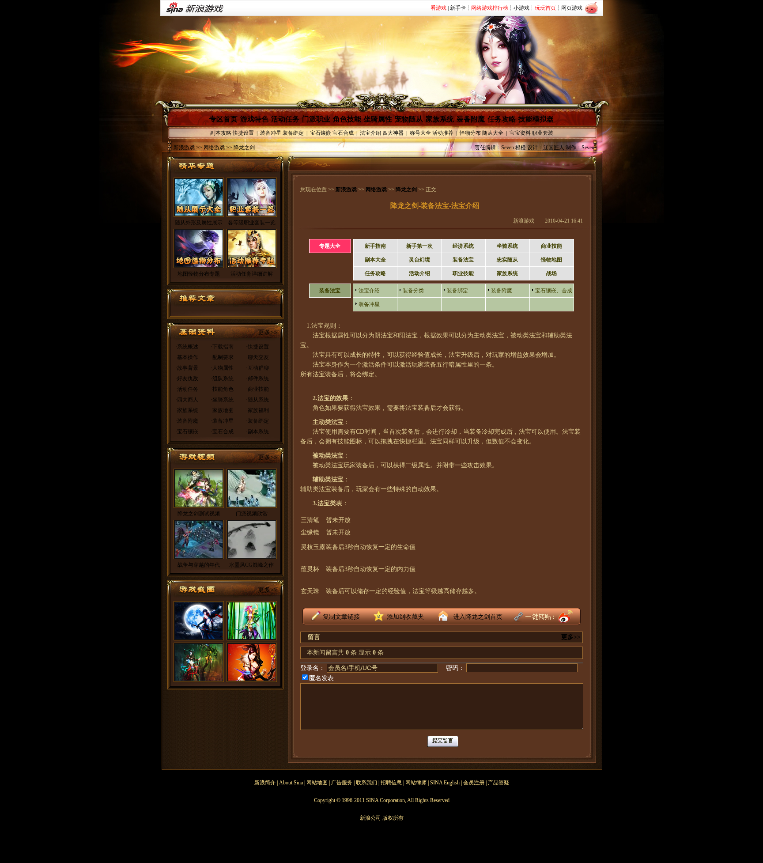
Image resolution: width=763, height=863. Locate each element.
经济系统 (463, 246)
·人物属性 (222, 368)
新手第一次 (419, 246)
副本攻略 (220, 133)
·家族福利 (257, 410)
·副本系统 (257, 431)
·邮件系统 (257, 378)
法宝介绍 (370, 133)
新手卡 (458, 8)
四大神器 (393, 133)
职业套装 (542, 133)
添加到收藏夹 (405, 616)
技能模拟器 (536, 119)
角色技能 (347, 119)
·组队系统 (222, 378)
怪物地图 (551, 260)
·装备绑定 (257, 421)
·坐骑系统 (222, 400)
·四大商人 (186, 400)
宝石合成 (343, 133)
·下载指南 (222, 347)
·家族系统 (186, 410)
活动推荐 (442, 133)
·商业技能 (257, 389)
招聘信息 (391, 783)
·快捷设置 (257, 347)
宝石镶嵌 (320, 133)
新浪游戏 (184, 147)
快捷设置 (243, 133)
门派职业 (316, 119)
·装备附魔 (186, 421)
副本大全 (375, 260)
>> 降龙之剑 (240, 147)
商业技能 (551, 246)
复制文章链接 (341, 616)
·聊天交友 (257, 357)
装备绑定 (293, 133)
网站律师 (416, 783)
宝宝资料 (520, 133)
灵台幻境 (419, 260)
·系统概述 (186, 347)
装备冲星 (270, 133)
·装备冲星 (222, 421)
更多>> (267, 332)
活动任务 (285, 119)
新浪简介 (265, 783)
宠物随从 (409, 119)
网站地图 (317, 783)
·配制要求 (222, 357)
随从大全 (492, 133)
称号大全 (420, 133)
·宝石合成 (222, 431)
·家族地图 (222, 410)
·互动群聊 (257, 368)
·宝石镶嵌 (186, 431)
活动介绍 (419, 273)
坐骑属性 (378, 119)
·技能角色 (222, 389)
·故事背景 (186, 368)
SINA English (445, 783)
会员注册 (473, 783)
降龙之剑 (406, 189)
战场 (551, 273)
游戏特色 (254, 119)
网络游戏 (376, 189)
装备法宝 (463, 260)
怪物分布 (470, 133)
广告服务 (341, 783)
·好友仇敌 (186, 378)
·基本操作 (186, 357)
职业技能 (463, 273)
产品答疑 (498, 783)
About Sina (291, 783)
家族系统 (440, 119)
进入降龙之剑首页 (477, 616)
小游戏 (521, 8)
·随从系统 (257, 400)
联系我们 (366, 783)
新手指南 (375, 246)
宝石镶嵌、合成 (553, 291)
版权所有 (393, 818)
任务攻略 (501, 119)
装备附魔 (471, 119)
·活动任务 (186, 389)
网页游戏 (571, 8)
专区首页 (223, 119)
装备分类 (413, 291)
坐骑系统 (507, 246)
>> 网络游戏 (210, 147)
